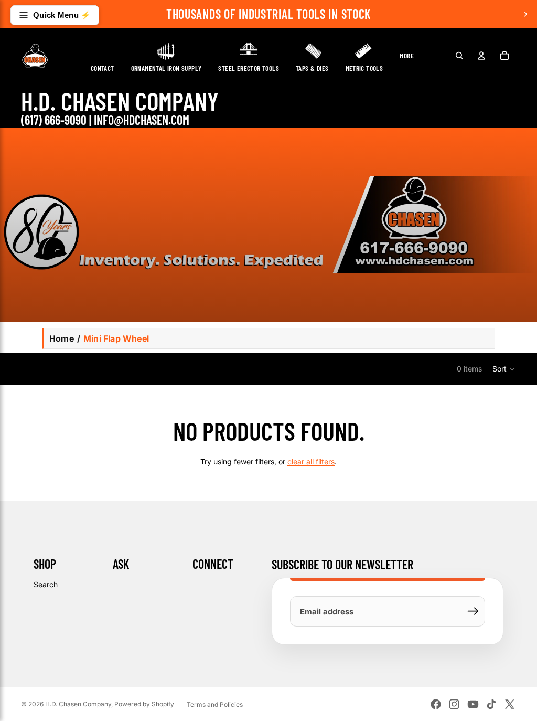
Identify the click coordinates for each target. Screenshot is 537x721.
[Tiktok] (491, 704)
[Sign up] (473, 611)
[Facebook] (435, 704)
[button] (504, 368)
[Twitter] (509, 704)
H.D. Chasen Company (78, 704)
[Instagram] (454, 704)
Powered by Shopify (144, 704)
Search (46, 584)
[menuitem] (406, 55)
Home (61, 338)
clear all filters (311, 461)
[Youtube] (473, 704)
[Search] (459, 55)
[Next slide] (525, 14)
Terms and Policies (215, 704)
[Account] (481, 55)
